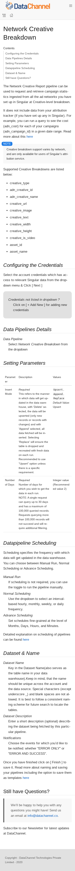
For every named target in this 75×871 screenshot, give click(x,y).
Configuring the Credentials (22, 53)
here (30, 136)
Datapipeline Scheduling (20, 68)
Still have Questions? (18, 77)
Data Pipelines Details (18, 58)
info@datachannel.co (43, 816)
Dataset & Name (15, 73)
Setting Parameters (17, 63)
